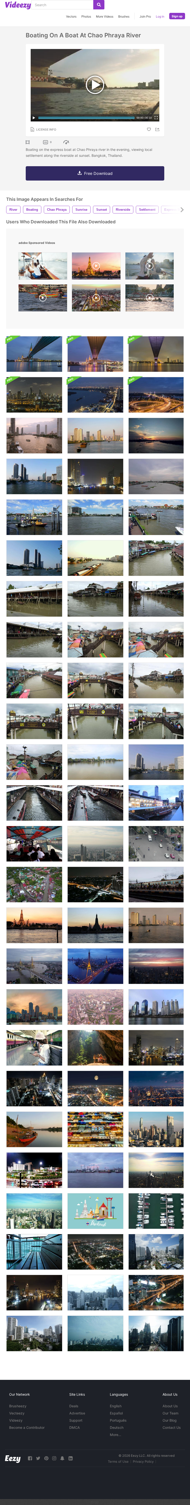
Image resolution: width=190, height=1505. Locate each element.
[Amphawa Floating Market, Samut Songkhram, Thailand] (95, 599)
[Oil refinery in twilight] (95, 1170)
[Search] (98, 4)
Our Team (170, 1413)
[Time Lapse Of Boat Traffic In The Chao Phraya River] (156, 476)
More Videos (104, 16)
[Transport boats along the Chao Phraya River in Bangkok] (95, 436)
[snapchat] (62, 1458)
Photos (86, 16)
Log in (160, 16)
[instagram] (54, 1458)
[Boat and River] (34, 1129)
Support (75, 1420)
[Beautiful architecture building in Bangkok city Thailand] (34, 1293)
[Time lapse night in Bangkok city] (95, 885)
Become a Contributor (27, 1427)
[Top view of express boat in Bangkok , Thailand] (34, 803)
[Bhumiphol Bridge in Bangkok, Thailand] (34, 966)
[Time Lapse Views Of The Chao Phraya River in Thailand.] (34, 476)
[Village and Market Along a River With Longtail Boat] (156, 599)
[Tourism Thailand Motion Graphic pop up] (95, 1211)
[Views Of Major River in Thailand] (156, 762)
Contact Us (172, 1427)
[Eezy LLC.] (13, 1458)
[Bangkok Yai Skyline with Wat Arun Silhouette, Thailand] (95, 925)
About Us (170, 1406)
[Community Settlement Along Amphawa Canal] (156, 680)
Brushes (123, 16)
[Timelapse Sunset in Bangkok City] (156, 966)
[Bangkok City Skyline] (34, 1089)
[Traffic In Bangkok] (156, 844)
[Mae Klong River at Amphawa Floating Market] (95, 762)
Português (118, 1420)
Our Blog (170, 1420)
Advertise (77, 1413)
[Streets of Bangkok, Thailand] (156, 1293)
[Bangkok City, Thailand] (95, 1293)
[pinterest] (46, 1458)
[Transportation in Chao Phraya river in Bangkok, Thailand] (34, 517)
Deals (73, 1406)
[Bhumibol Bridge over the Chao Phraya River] (156, 354)
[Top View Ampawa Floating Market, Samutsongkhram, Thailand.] (34, 885)
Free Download (98, 173)
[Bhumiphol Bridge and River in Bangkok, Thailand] (95, 966)
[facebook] (30, 1458)
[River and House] (34, 599)
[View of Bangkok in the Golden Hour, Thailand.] (156, 1129)
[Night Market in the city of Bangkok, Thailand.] (95, 1129)
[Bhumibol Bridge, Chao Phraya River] (34, 354)
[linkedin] (70, 1458)
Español (116, 1413)
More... (115, 1435)
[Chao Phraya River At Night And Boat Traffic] (95, 476)
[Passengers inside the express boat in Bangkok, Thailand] (34, 844)
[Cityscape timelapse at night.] (95, 1089)
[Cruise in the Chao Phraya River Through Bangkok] (34, 395)
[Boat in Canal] (156, 558)
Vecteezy (16, 1413)
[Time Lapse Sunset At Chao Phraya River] (156, 436)
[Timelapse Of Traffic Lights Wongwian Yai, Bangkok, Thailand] (34, 1170)
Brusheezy (17, 1406)
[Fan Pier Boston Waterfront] (34, 1007)
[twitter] (38, 1458)
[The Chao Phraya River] (95, 395)
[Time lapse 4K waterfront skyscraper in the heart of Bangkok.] (156, 925)
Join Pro (145, 16)
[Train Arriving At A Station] (156, 885)
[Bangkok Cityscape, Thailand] (95, 844)
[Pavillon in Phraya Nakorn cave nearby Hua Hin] (95, 1048)
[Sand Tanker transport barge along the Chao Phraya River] (95, 558)
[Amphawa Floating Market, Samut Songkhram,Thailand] (34, 721)
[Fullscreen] (156, 118)
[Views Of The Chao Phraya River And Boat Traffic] (34, 558)
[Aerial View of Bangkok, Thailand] (156, 1252)
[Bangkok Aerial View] (95, 1007)
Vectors (71, 16)
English (115, 1406)
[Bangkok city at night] (156, 1048)
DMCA (74, 1427)
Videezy (16, 1420)
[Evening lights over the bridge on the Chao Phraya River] (156, 395)
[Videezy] (18, 5)
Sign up (177, 16)
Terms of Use (118, 1461)
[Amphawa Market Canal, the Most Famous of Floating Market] (34, 640)
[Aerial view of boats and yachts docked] (156, 1211)
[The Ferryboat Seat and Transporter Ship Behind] (34, 1252)
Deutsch (116, 1427)
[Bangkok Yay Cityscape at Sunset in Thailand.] (34, 925)
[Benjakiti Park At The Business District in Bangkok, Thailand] (156, 1007)
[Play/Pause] (34, 118)
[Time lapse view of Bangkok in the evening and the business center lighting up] (156, 1089)
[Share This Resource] (158, 129)
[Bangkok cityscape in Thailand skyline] (156, 1170)
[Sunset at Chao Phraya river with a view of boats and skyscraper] (34, 436)
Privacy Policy (143, 1461)
